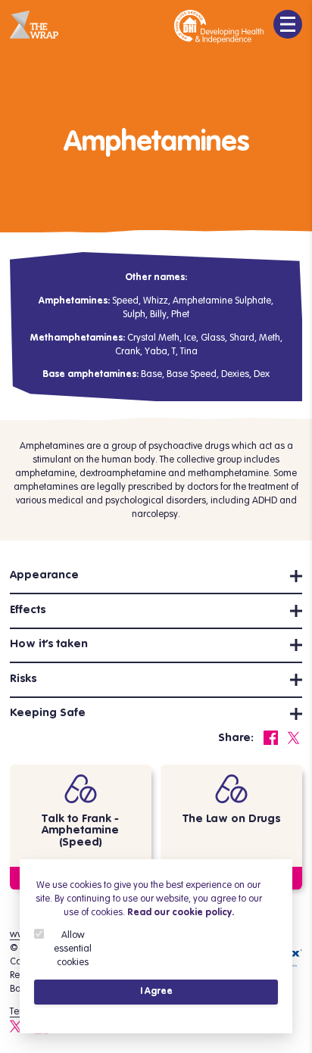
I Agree (156, 991)
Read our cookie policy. (180, 912)
